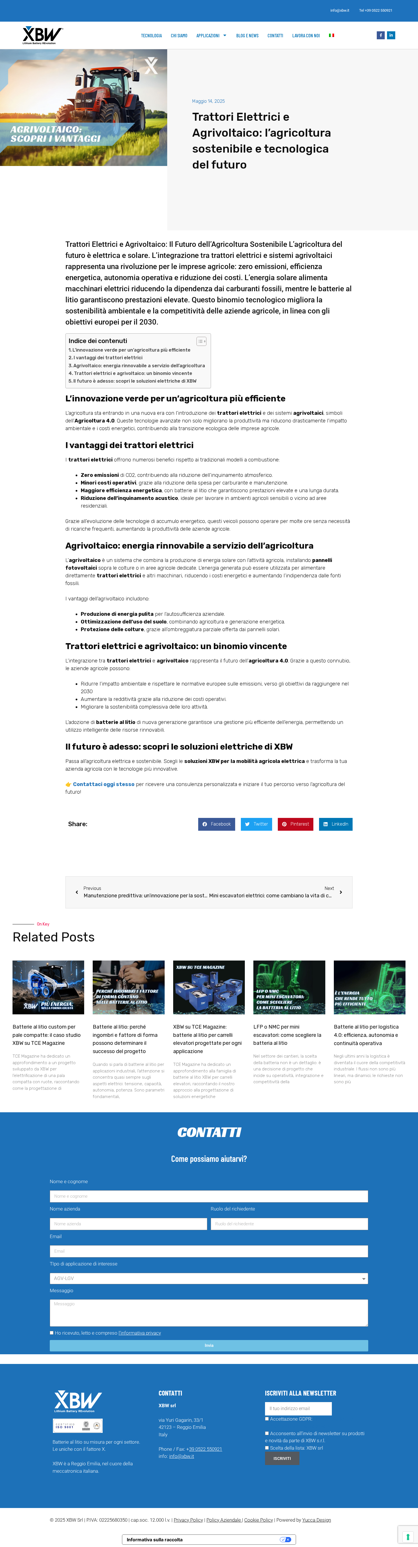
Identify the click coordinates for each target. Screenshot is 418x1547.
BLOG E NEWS (247, 35)
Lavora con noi (306, 35)
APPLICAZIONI (208, 35)
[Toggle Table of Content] (198, 341)
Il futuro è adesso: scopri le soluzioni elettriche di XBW (134, 381)
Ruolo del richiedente (233, 1209)
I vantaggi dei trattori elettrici (108, 357)
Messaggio (61, 1290)
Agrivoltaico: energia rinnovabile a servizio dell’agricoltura (139, 365)
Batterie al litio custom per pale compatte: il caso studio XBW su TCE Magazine (47, 1035)
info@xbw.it (339, 10)
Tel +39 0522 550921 (375, 10)
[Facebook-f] (381, 35)
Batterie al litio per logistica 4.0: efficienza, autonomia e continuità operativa (366, 1035)
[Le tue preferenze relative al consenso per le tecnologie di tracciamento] (408, 1537)
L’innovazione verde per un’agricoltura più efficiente (132, 350)
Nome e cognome (69, 1181)
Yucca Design (316, 1520)
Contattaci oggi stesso (103, 784)
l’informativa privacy (140, 1333)
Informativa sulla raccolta (155, 1539)
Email (56, 1236)
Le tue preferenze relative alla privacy (234, 1539)
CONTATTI (275, 35)
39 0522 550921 (205, 1449)
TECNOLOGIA (151, 35)
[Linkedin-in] (391, 35)
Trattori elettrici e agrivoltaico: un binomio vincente (133, 373)
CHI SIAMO (179, 35)
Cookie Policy (258, 1520)
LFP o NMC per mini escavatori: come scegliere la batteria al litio (287, 1035)
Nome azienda (65, 1209)
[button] (216, 824)
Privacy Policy (188, 1520)
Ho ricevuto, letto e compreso (108, 1333)
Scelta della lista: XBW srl (296, 1448)
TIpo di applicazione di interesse (83, 1264)
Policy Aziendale (224, 1520)
